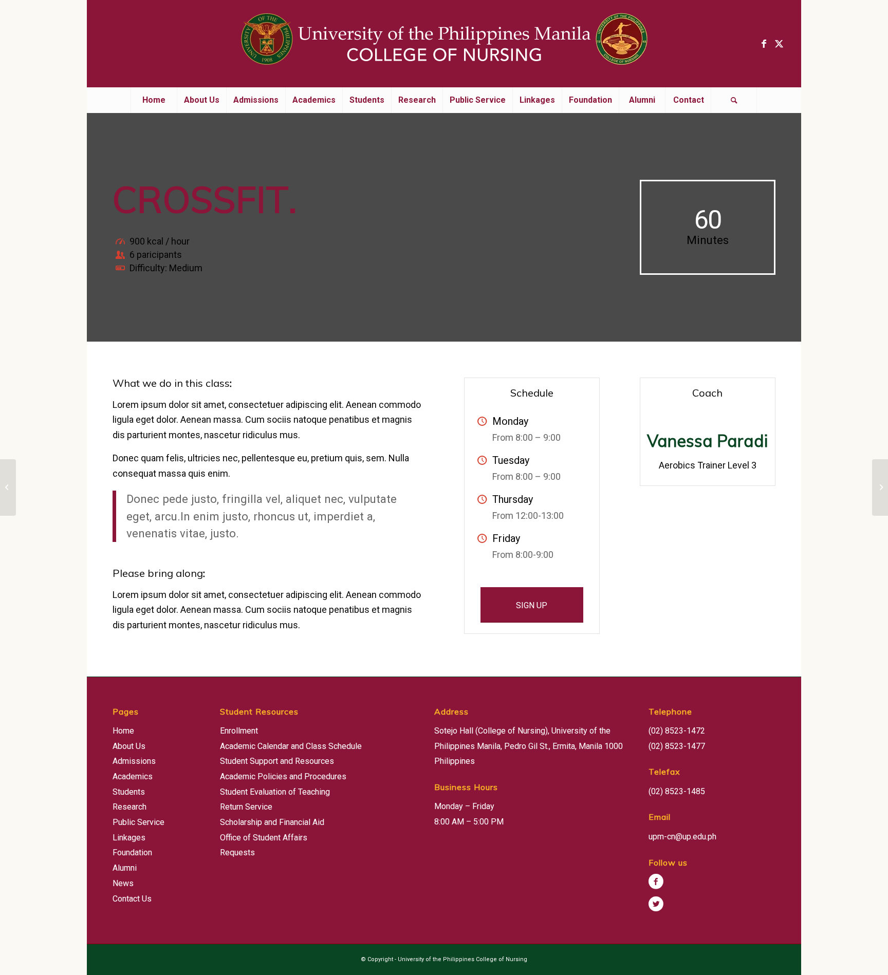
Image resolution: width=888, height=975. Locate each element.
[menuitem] (154, 100)
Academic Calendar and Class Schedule (291, 746)
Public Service (138, 822)
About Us (129, 746)
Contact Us (132, 899)
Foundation (132, 852)
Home (123, 731)
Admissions (134, 761)
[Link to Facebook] (763, 43)
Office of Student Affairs (263, 837)
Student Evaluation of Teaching (275, 792)
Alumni (125, 868)
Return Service (246, 807)
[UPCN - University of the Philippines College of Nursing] (444, 43)
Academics (133, 776)
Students (129, 792)
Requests (237, 852)
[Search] (734, 100)
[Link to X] (779, 43)
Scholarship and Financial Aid (272, 822)
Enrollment (239, 731)
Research (129, 807)
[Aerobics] (8, 487)
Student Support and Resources (277, 761)
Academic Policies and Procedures (283, 776)
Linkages (129, 837)
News (123, 883)
